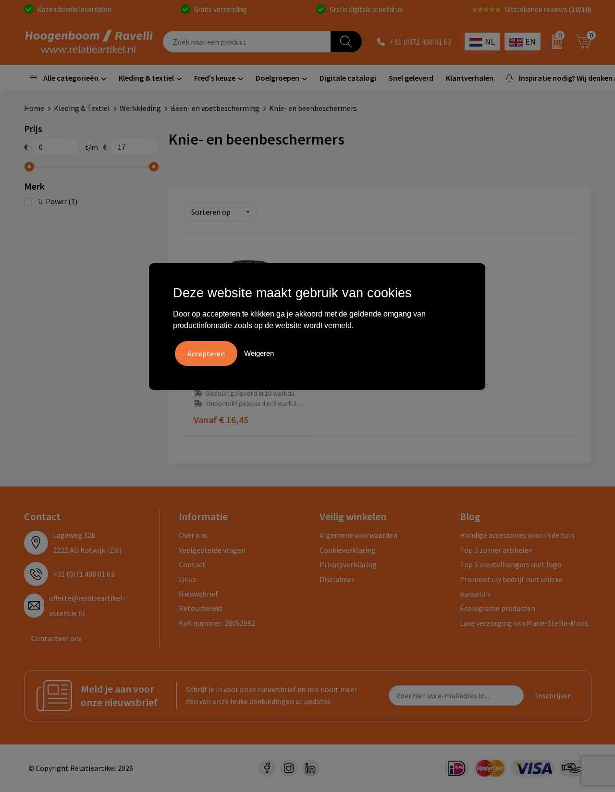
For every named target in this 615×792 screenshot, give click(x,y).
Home (34, 108)
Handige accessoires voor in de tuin (517, 535)
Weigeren (259, 353)
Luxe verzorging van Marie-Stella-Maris (524, 623)
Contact (192, 564)
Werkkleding (140, 108)
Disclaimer (337, 579)
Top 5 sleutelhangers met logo (511, 564)
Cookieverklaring (348, 550)
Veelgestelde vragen (212, 550)
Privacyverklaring (348, 564)
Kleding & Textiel (82, 108)
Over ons (193, 535)
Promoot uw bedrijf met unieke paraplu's (511, 586)
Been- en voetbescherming (215, 108)
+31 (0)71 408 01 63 (420, 42)
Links (187, 579)
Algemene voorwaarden (358, 535)
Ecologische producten (497, 608)
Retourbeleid (200, 608)
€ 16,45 (221, 420)
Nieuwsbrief (198, 593)
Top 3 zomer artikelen (496, 550)
